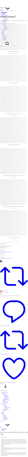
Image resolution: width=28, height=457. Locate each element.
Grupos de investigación (7, 407)
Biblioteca (3, 413)
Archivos (5, 405)
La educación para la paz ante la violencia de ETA (13, 144)
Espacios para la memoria (5, 392)
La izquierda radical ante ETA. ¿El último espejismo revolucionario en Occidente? (13, 175)
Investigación (4, 404)
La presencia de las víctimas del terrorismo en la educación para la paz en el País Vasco (13, 206)
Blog (2, 411)
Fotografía (3, 414)
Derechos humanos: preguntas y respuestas (13, 51)
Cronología (3, 412)
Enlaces (3, 403)
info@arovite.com (2, 250)
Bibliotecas (5, 406)
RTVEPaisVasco (3, 292)
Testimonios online (5, 22)
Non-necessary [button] (3, 450)
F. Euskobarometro (5, 401)
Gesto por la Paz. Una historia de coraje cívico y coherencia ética (13, 113)
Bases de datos (3, 393)
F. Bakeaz (4, 394)
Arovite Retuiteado (6, 290)
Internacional (4, 410)
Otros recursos (6, 408)
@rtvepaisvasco (6, 292)
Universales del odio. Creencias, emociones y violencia (13, 237)
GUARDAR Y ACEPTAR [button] (4, 455)
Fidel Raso (4, 415)
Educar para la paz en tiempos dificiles (13, 82)
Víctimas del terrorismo (6, 409)
